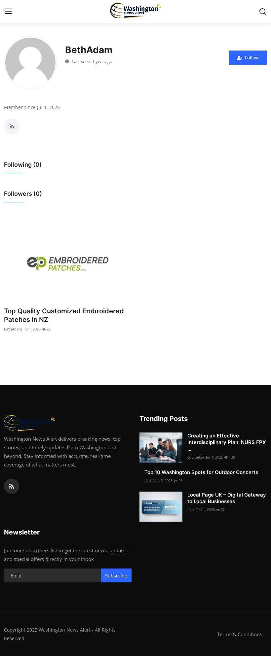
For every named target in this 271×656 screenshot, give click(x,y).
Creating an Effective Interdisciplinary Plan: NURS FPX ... (226, 442)
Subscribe (116, 575)
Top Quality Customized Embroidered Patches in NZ (64, 315)
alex (147, 480)
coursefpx (196, 457)
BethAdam (13, 329)
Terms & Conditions (239, 634)
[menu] (8, 11)
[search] (262, 11)
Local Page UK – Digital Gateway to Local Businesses (226, 498)
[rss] (11, 486)
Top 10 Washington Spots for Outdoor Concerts (201, 472)
